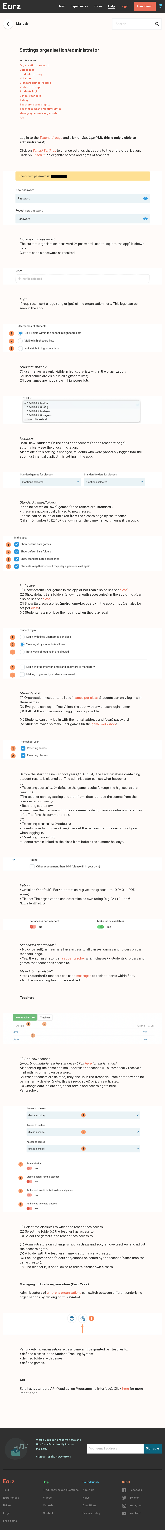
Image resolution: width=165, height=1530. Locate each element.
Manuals (48, 1505)
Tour (61, 7)
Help (111, 7)
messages (83, 976)
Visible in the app (30, 87)
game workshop (104, 725)
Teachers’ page (50, 138)
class (123, 590)
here (88, 1064)
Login (124, 7)
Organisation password (34, 65)
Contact (48, 1513)
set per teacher (73, 959)
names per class (85, 698)
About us (88, 1490)
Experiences (79, 7)
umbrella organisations (64, 1293)
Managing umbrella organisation (40, 113)
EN (160, 5)
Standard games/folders (35, 83)
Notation (25, 79)
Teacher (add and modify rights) (40, 109)
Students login (29, 92)
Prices (98, 7)
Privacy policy (91, 1513)
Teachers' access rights (35, 105)
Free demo (144, 7)
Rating (24, 100)
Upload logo (27, 70)
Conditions (89, 1505)
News (86, 1498)
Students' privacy (31, 74)
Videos (47, 1498)
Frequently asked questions (61, 1490)
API (22, 118)
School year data (30, 96)
